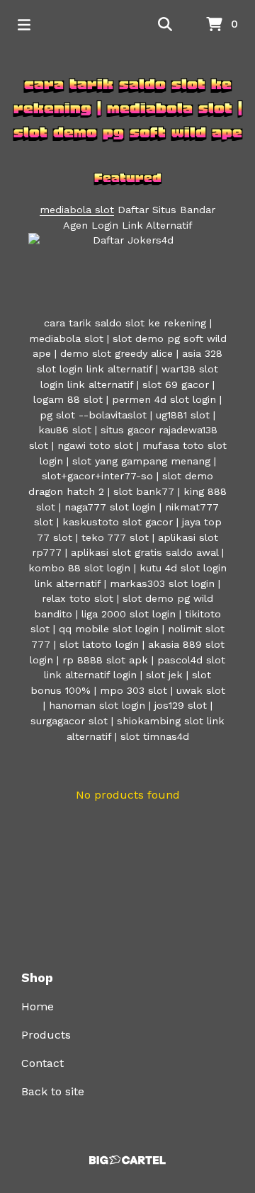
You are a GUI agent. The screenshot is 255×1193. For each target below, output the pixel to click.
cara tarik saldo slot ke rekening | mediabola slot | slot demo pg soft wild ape (127, 108)
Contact (42, 1063)
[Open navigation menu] (24, 25)
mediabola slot (77, 209)
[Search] (165, 24)
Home (37, 1006)
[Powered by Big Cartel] (127, 1160)
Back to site (52, 1091)
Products (46, 1034)
